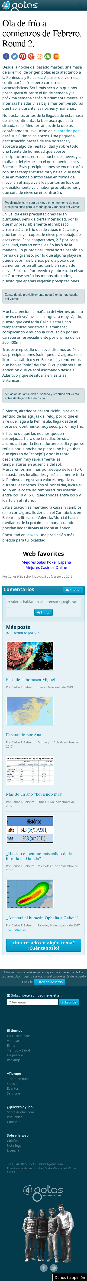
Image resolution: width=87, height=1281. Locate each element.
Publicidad (15, 1117)
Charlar (75, 590)
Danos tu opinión (70, 1277)
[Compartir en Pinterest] (22, 55)
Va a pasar (15, 1040)
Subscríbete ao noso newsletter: (36, 995)
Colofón (13, 1140)
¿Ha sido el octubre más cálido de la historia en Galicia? (39, 856)
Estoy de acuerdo (50, 982)
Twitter (53, 1268)
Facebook (43, 1268)
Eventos (13, 1088)
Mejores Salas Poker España (46, 562)
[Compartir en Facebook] (6, 55)
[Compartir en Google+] (31, 55)
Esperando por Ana (23, 734)
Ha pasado (15, 1055)
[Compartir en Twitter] (14, 55)
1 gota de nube (18, 1079)
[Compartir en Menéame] (39, 55)
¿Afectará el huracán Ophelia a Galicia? (42, 917)
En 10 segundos (19, 1036)
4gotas (20, 5)
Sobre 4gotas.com (20, 1112)
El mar (12, 1045)
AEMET (69, 1168)
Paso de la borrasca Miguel (30, 679)
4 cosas (12, 1083)
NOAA (11, 1172)
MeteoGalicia (54, 1168)
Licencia (13, 1150)
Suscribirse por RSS (24, 633)
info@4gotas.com (51, 1164)
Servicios (13, 1093)
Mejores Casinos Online (46, 567)
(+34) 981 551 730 (23, 1164)
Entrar (45, 612)
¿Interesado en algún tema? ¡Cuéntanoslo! (44, 945)
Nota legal (15, 1145)
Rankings (13, 1060)
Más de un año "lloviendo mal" (34, 794)
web (34, 534)
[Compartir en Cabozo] (56, 55)
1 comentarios (16, 929)
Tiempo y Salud (18, 1050)
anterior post (69, 130)
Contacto (13, 1122)
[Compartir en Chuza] (48, 55)
